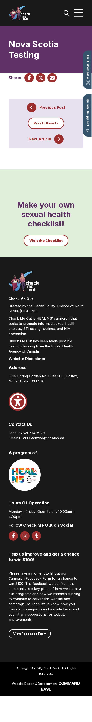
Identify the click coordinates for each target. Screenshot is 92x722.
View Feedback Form (29, 633)
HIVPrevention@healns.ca (41, 438)
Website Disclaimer (27, 358)
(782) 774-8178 (32, 433)
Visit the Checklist (46, 240)
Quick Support (88, 113)
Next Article (40, 139)
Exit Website (88, 67)
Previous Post (52, 107)
